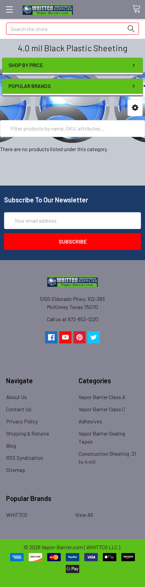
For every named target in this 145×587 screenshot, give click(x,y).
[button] (135, 108)
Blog (11, 445)
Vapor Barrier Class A (102, 397)
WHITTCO (16, 514)
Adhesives (90, 421)
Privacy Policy (22, 421)
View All (84, 514)
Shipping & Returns (27, 433)
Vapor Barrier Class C (102, 409)
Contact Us (18, 409)
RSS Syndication (24, 457)
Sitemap (15, 470)
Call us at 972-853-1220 (72, 319)
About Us (16, 397)
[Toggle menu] (9, 9)
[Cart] (138, 9)
